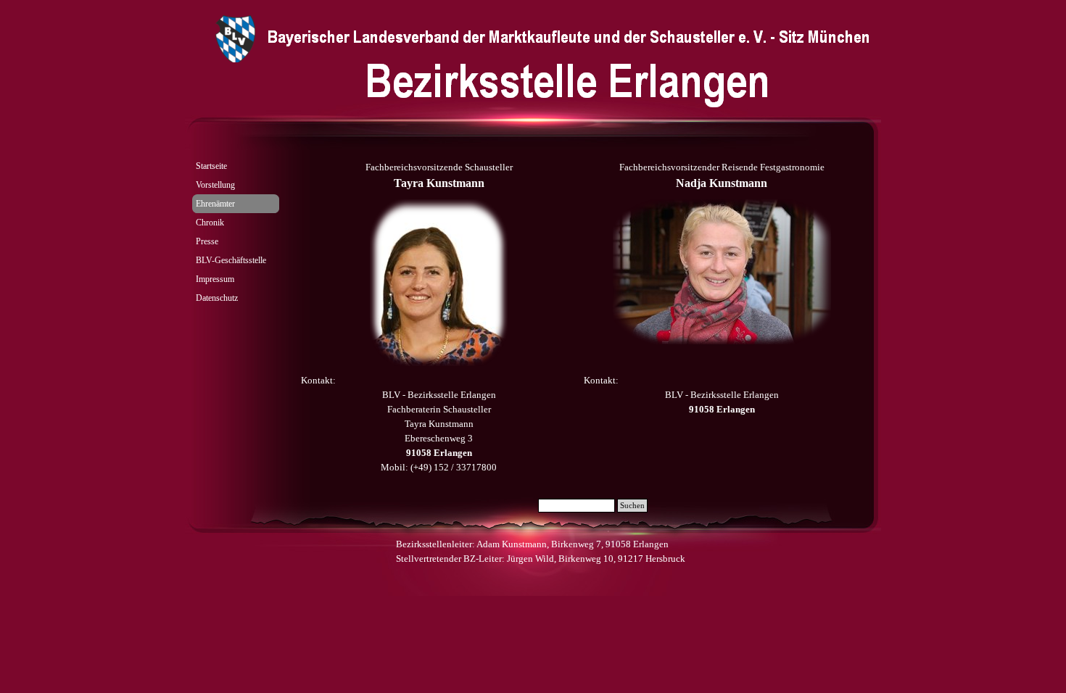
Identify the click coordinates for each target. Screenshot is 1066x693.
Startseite (211, 166)
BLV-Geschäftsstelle (231, 260)
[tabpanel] (439, 176)
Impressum (215, 279)
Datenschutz (217, 298)
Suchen (632, 506)
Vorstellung (215, 185)
